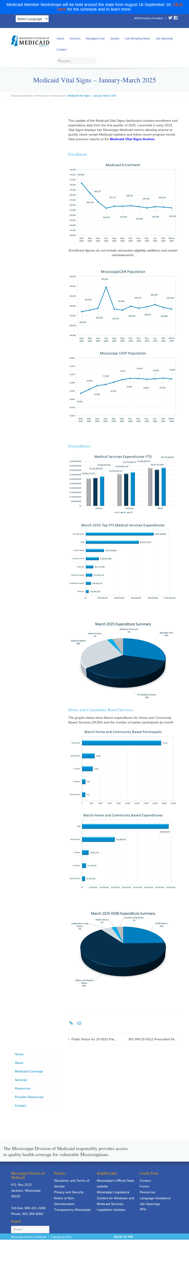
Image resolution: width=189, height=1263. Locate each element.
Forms (144, 1186)
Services (75, 38)
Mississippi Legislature (113, 1192)
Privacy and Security (69, 1192)
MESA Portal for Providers (148, 18)
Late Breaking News (137, 38)
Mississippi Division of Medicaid (28, 95)
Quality (114, 38)
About (60, 38)
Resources (22, 1088)
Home (19, 1054)
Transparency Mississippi (72, 1209)
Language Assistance (155, 1198)
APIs (143, 1209)
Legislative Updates (111, 1209)
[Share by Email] (78, 1023)
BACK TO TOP (123, 1237)
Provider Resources (29, 1097)
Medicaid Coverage (29, 1071)
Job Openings (164, 38)
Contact (61, 49)
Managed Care (95, 38)
